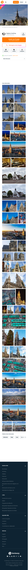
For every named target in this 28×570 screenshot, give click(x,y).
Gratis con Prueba (14, 39)
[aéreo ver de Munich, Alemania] (9, 183)
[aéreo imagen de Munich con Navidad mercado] (8, 171)
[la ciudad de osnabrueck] (8, 88)
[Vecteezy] (2, 2)
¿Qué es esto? (15, 55)
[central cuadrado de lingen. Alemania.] (13, 233)
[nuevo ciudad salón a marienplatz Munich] (13, 375)
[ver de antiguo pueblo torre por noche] (5, 298)
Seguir (23, 34)
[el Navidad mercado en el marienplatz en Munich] (7, 408)
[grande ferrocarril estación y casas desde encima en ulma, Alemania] (13, 524)
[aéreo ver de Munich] (7, 554)
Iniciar (21, 2)
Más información (6, 58)
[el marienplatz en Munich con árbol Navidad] (9, 263)
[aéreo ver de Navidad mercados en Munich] (8, 391)
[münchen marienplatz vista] (10, 361)
